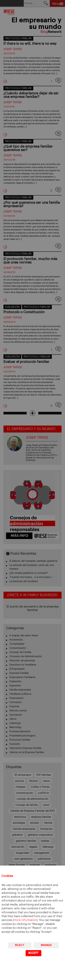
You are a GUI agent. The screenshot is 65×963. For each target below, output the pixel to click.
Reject (19, 945)
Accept (33, 953)
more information (25, 920)
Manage (46, 945)
